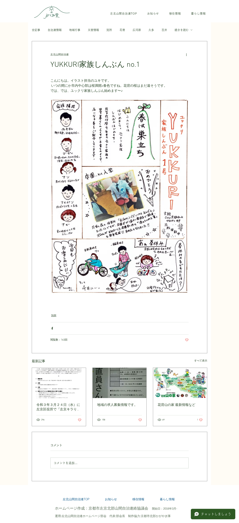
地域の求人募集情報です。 (117, 405)
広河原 (137, 30)
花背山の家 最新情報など (176, 405)
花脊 (122, 30)
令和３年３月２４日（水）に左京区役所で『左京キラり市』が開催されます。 (58, 407)
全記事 (36, 30)
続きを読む (182, 30)
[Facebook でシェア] (52, 328)
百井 (164, 30)
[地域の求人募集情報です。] (120, 383)
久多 (151, 30)
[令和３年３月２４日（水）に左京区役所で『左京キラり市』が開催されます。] (59, 383)
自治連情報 (55, 30)
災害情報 (93, 30)
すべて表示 (200, 360)
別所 (109, 30)
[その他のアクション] (186, 54)
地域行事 (74, 30)
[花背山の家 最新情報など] (180, 383)
